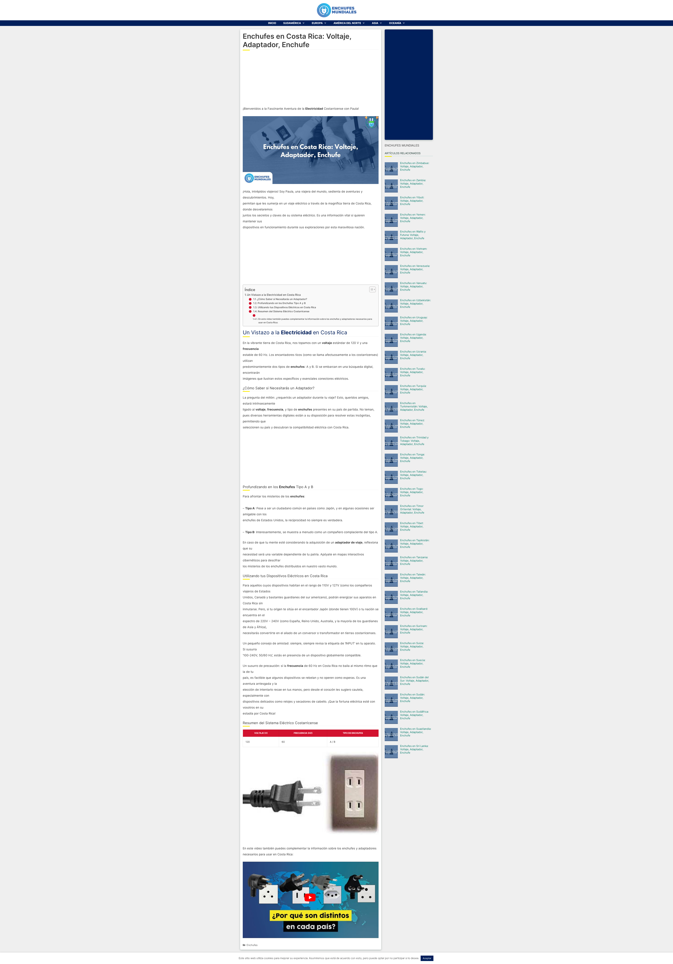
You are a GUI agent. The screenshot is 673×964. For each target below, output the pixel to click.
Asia (375, 23)
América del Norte (347, 23)
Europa (317, 23)
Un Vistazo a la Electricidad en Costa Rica (274, 294)
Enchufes (252, 945)
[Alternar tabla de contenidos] (371, 289)
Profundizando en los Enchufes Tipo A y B (282, 303)
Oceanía (395, 23)
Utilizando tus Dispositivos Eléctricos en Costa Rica (287, 307)
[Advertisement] (311, 80)
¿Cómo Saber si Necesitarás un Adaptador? (282, 299)
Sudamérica (292, 23)
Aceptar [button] (427, 958)
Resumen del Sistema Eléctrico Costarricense (283, 311)
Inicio (272, 23)
